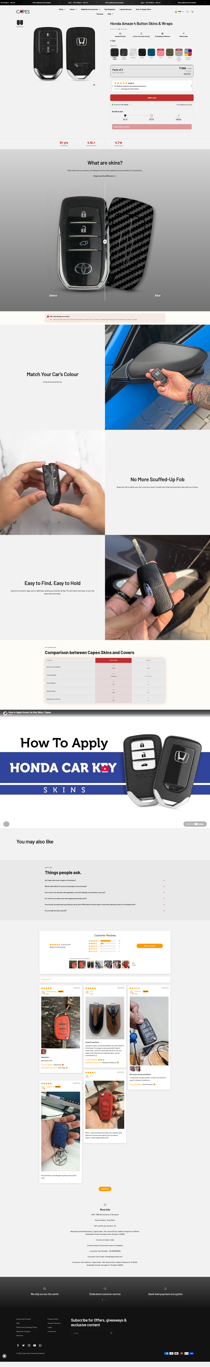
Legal (50, 1327)
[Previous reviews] (112, 85)
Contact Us (52, 1331)
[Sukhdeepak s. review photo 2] (43, 1051)
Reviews (100, 14)
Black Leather (115, 58)
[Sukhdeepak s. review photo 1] (60, 1022)
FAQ (17, 1323)
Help (109, 14)
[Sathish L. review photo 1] (149, 1031)
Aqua (151, 57)
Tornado (133, 57)
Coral (160, 57)
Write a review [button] (149, 946)
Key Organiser (110, 9)
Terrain (170, 57)
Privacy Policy (53, 1319)
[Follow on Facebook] (17, 1345)
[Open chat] (4, 1356)
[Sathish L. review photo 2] (132, 1068)
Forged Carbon (124, 58)
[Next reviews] (191, 85)
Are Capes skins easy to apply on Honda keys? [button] (60, 880)
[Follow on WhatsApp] (40, 1345)
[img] (46, 988)
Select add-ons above (121, 127)
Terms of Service (54, 1323)
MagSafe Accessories (89, 9)
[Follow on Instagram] (29, 1345)
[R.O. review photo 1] (104, 1105)
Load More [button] (105, 1189)
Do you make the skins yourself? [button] (56, 911)
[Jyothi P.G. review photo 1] (60, 1132)
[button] (152, 86)
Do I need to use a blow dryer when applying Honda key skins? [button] (66, 898)
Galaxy (142, 57)
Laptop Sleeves (126, 9)
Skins (61, 9)
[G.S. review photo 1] (104, 1017)
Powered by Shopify (38, 1353)
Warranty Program (23, 1331)
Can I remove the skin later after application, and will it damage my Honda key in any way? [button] (75, 892)
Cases (72, 9)
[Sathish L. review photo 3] (137, 1068)
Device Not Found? (23, 1319)
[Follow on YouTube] (34, 1345)
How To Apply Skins (143, 9)
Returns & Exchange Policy (26, 1327)
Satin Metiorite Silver (179, 59)
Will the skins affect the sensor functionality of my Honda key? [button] (66, 886)
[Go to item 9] (19, 23)
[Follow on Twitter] (23, 1345)
